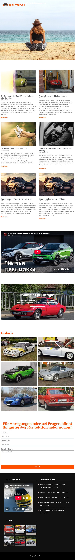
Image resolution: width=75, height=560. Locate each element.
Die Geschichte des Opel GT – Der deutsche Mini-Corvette (52, 486)
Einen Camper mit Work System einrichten (16, 199)
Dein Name (5, 433)
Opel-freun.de (36, 3)
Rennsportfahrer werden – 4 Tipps (52, 199)
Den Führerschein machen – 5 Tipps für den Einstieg (54, 504)
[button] (3, 302)
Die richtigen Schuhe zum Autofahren (15, 148)
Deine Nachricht (7, 449)
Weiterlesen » (4, 117)
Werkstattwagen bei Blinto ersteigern (53, 96)
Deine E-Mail (5, 441)
